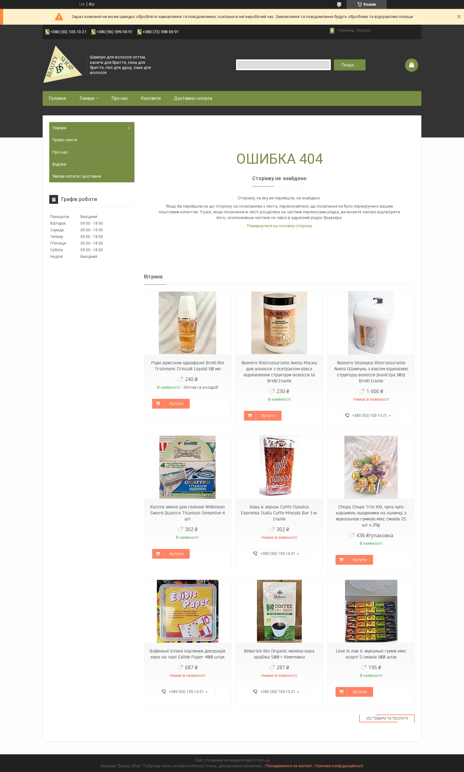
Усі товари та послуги (387, 718)
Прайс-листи (64, 139)
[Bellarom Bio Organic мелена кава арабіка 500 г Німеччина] (279, 611)
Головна (57, 98)
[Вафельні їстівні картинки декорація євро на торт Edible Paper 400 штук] (187, 611)
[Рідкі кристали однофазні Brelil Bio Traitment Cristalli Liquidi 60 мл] (187, 323)
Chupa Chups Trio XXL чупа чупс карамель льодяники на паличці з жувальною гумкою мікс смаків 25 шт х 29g (371, 515)
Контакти (151, 98)
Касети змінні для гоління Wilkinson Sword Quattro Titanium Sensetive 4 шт (187, 512)
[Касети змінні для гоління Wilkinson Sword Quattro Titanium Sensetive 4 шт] (187, 467)
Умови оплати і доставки (76, 176)
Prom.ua (262, 760)
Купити (176, 403)
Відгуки (59, 164)
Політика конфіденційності (339, 766)
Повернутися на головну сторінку (279, 225)
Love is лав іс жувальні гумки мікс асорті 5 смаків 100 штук (371, 654)
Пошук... (350, 65)
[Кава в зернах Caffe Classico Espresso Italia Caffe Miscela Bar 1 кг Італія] (279, 467)
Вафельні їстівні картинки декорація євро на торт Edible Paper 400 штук (187, 654)
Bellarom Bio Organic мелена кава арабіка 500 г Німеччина (279, 654)
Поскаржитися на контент (289, 766)
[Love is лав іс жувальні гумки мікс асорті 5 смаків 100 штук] (371, 611)
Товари (86, 98)
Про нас (120, 98)
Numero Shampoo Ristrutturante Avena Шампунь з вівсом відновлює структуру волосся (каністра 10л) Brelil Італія (371, 371)
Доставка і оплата (193, 98)
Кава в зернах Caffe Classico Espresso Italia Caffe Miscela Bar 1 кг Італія (279, 512)
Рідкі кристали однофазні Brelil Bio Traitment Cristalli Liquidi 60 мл (187, 365)
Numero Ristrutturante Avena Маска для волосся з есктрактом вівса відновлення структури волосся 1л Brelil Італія (279, 371)
